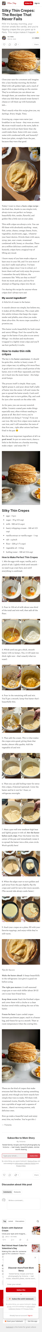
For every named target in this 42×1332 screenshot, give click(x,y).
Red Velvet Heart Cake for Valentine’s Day (14, 1246)
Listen (37, 38)
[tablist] (12, 1192)
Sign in (37, 3)
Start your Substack (15, 1321)
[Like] (4, 44)
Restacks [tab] (17, 1192)
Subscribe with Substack (22, 1299)
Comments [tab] (7, 1192)
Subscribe (28, 3)
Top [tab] (4, 1221)
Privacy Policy (28, 1309)
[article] (21, 1233)
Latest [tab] (10, 1221)
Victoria (10, 37)
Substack (9, 1327)
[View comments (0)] (9, 44)
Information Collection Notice (25, 1163)
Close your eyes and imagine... (14, 1233)
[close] (35, 1257)
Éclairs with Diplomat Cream (12, 1229)
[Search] (37, 1221)
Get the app (32, 1321)
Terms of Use (32, 1161)
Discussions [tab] (19, 1221)
